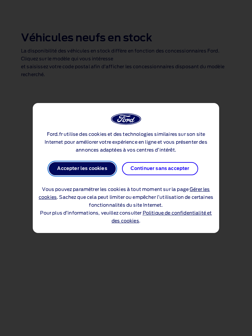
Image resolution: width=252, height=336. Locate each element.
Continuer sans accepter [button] (160, 168)
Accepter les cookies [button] (82, 168)
